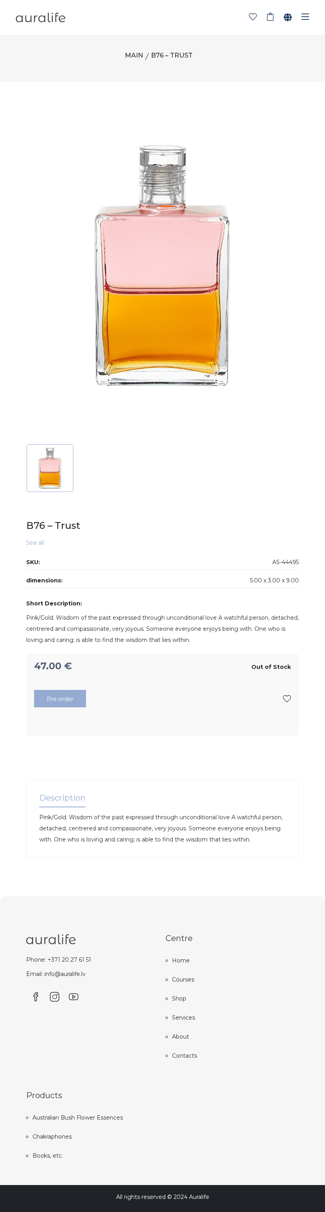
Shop (179, 998)
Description (62, 798)
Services (183, 1017)
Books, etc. (47, 1155)
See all (35, 542)
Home (181, 960)
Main (134, 55)
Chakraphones (52, 1136)
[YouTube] (73, 997)
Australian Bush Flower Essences (77, 1117)
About (180, 1036)
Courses (183, 979)
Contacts (184, 1055)
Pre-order (60, 699)
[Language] (288, 17)
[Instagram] (54, 997)
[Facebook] (35, 997)
